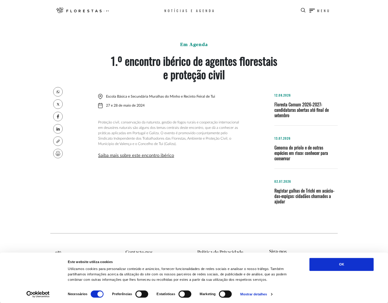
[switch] (141, 294)
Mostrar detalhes (253, 294)
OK (341, 264)
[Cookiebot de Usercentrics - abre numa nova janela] (38, 294)
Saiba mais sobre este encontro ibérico (136, 155)
